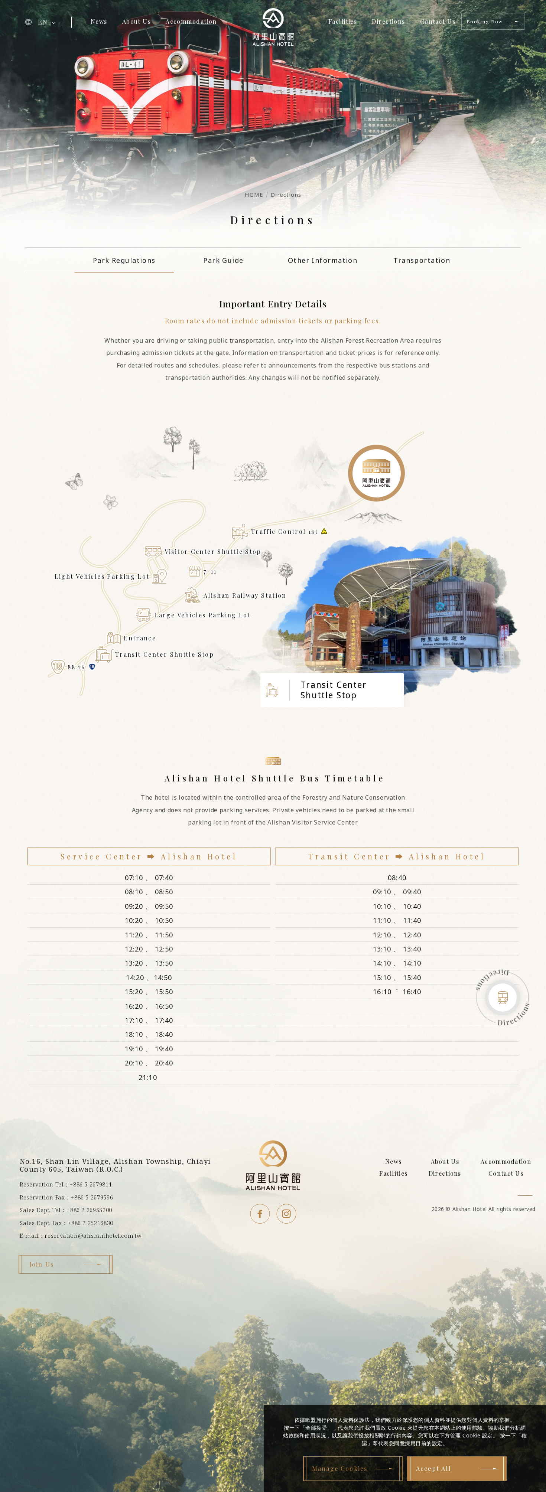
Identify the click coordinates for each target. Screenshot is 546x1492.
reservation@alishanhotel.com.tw (93, 1235)
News (99, 21)
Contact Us (437, 21)
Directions (388, 21)
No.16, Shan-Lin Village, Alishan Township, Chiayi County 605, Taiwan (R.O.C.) (115, 1165)
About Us (136, 21)
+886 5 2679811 (90, 1184)
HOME (254, 194)
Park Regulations (124, 260)
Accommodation (191, 21)
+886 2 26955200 (89, 1210)
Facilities (342, 21)
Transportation (421, 260)
